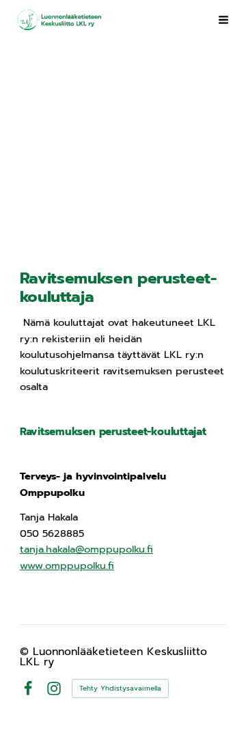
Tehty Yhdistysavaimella (120, 688)
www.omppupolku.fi (67, 565)
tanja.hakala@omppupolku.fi (86, 549)
